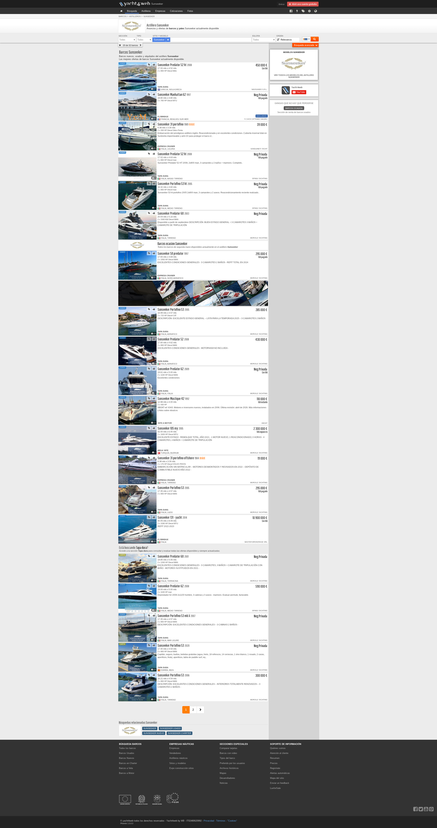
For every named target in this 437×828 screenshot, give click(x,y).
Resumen (274, 758)
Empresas (160, 11)
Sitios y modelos (177, 763)
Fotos (190, 11)
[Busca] (314, 39)
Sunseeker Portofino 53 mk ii (174, 615)
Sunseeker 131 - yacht (170, 517)
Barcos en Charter (128, 763)
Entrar (282, 4)
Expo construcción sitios (181, 768)
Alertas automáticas (280, 773)
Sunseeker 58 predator (171, 253)
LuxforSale (275, 788)
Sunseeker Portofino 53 (171, 309)
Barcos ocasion (293, 108)
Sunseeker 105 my (168, 428)
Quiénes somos (278, 748)
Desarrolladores (228, 778)
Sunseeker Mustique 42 (171, 398)
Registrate (275, 768)
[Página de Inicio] (121, 11)
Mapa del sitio (277, 778)
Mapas (223, 773)
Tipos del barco (227, 758)
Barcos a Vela (126, 768)
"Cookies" (232, 820)
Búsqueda (132, 11)
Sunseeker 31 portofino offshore (176, 458)
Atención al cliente (279, 753)
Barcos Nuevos (126, 758)
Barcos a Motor (126, 773)
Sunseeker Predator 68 (171, 213)
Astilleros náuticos (178, 758)
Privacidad (209, 820)
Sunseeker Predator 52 (171, 339)
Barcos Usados (126, 753)
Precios (274, 763)
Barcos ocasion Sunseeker (172, 243)
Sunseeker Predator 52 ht (172, 64)
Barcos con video (228, 753)
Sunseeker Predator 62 (171, 369)
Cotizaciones (176, 11)
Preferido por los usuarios (232, 763)
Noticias (224, 783)
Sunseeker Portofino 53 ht (172, 183)
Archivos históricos (229, 768)
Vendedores (175, 753)
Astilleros (146, 11)
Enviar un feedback (279, 783)
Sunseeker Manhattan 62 (172, 94)
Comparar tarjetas (228, 748)
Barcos (122, 16)
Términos (220, 820)
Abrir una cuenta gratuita (304, 4)
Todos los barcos (127, 748)
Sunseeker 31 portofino (171, 124)
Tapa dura (141, 547)
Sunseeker (149, 16)
